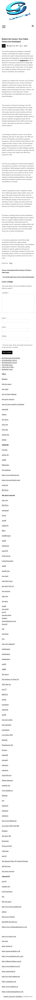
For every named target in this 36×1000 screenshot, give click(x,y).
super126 (5, 551)
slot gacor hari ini (8, 586)
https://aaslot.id (7, 946)
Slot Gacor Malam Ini (9, 821)
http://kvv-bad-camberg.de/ (11, 976)
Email (4, 327)
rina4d (4, 520)
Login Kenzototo (7, 561)
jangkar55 (5, 525)
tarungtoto (5, 705)
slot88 (4, 460)
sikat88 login (6, 536)
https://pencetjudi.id (8, 971)
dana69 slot (6, 571)
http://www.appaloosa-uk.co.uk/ (12, 956)
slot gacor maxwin (8, 399)
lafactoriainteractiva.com (9, 621)
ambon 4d (5, 455)
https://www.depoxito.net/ (10, 475)
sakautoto (5, 765)
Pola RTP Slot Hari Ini (9, 922)
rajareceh (5, 485)
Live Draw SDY (7, 735)
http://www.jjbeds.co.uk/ (9, 936)
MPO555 (5, 694)
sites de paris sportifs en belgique (13, 404)
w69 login (5, 851)
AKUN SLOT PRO (8, 367)
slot (3, 629)
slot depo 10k (6, 836)
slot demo (5, 634)
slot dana (5, 601)
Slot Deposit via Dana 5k (10, 679)
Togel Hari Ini (6, 775)
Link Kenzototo (7, 891)
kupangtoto (5, 730)
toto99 (4, 664)
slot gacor (5, 419)
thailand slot (24, 60)
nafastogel (5, 510)
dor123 (4, 856)
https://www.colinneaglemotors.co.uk (14, 927)
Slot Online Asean (7, 365)
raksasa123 (6, 876)
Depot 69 (4, 624)
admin (25, 46)
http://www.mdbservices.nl (11, 966)
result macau (6, 556)
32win (4, 515)
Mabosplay (5, 465)
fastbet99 (5, 755)
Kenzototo (5, 841)
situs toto (5, 424)
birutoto (4, 750)
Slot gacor (5, 674)
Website (4, 336)
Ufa (3, 639)
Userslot (4, 450)
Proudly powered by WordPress (13, 996)
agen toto (5, 596)
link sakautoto (6, 725)
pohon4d (5, 760)
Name (4, 318)
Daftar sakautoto (7, 780)
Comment (5, 293)
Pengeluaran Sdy (7, 745)
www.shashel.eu (7, 790)
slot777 (4, 689)
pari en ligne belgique (9, 394)
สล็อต (4, 374)
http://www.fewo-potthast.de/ (11, 907)
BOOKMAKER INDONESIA (11, 358)
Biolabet (4, 379)
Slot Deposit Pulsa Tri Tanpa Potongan (15, 861)
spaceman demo (6, 615)
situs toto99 (5, 609)
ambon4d (5, 409)
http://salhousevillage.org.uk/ (11, 961)
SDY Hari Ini (6, 684)
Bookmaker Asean (7, 369)
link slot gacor (6, 384)
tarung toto (5, 435)
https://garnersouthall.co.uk (11, 951)
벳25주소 (5, 490)
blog (3, 46)
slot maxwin (6, 591)
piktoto (4, 414)
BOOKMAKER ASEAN (9, 360)
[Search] (33, 26)
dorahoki (4, 618)
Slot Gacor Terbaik (8, 917)
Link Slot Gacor (7, 581)
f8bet (3, 531)
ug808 (4, 669)
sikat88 (4, 606)
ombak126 (5, 546)
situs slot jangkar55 (8, 644)
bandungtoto (6, 649)
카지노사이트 (7, 846)
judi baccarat (6, 866)
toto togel (5, 389)
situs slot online (7, 720)
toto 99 (4, 612)
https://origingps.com (9, 981)
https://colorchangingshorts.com (12, 992)
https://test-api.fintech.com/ (11, 480)
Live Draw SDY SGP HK (10, 826)
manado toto (6, 785)
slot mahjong (6, 470)
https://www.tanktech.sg (10, 986)
